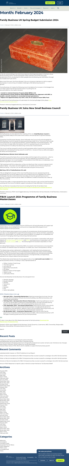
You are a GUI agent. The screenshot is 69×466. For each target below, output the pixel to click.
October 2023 (4, 419)
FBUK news (15, 191)
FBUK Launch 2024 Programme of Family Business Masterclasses (28, 198)
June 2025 (3, 390)
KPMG (28, 240)
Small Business (54, 191)
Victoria (2, 361)
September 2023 (5, 421)
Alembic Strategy (11, 240)
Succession (17, 326)
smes (61, 191)
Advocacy (8, 104)
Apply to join (50, 2)
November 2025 (4, 382)
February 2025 (4, 396)
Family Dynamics (33, 324)
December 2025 (4, 381)
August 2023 (3, 422)
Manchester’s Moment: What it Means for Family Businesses (17, 344)
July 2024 (2, 406)
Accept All (60, 460)
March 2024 (3, 412)
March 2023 (3, 427)
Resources (45, 8)
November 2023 (4, 418)
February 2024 (4, 413)
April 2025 (3, 393)
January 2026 (4, 379)
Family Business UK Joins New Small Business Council (30, 108)
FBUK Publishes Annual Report (26, 353)
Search (2, 329)
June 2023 (3, 425)
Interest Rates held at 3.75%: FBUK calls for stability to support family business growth (25, 345)
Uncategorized (4, 449)
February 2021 (4, 433)
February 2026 (4, 378)
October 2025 (4, 384)
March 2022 (3, 431)
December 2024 (5, 399)
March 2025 (3, 394)
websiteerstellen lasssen (7, 353)
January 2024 (4, 415)
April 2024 (3, 411)
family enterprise (45, 191)
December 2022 (4, 428)
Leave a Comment (30, 104)
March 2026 (3, 376)
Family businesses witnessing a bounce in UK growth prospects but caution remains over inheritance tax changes (33, 343)
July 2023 (2, 424)
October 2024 (4, 402)
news (23, 104)
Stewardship (9, 326)
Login (60, 2)
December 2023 (4, 417)
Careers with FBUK (21, 459)
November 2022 (4, 430)
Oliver (1, 355)
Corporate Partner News (7, 445)
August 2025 (3, 387)
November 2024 (4, 400)
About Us (12, 8)
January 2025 (4, 397)
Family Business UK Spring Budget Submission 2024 (29, 20)
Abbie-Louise (18, 25)
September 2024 (5, 403)
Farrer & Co (20, 240)
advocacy (19, 104)
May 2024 (2, 409)
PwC (19, 241)
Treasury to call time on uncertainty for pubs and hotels (16, 339)
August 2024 (3, 405)
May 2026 (2, 375)
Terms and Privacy (21, 457)
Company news (4, 443)
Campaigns (3, 442)
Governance (41, 324)
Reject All (51, 460)
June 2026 (3, 374)
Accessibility (30, 457)
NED (47, 324)
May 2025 (2, 391)
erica (1, 363)
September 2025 (5, 385)
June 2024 (3, 408)
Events (25, 8)
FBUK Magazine (4, 446)
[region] (51, 456)
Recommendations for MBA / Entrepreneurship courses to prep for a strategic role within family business (36, 355)
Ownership (52, 324)
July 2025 (2, 388)
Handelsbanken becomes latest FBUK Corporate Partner (16, 341)
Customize (42, 460)
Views (1, 450)
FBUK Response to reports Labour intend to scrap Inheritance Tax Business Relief (29, 363)
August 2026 (3, 371)
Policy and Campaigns (35, 8)
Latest (52, 8)
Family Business (34, 191)
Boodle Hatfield (10, 241)
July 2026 (2, 372)
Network (19, 8)
